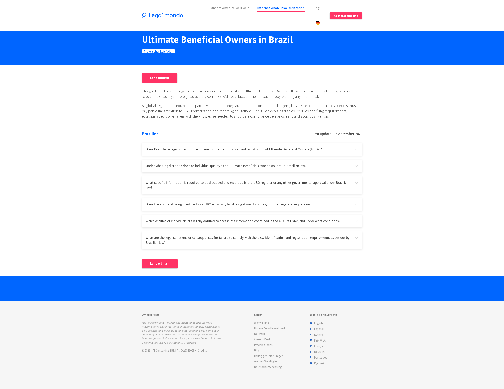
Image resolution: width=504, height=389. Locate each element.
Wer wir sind (261, 323)
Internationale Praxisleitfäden (281, 8)
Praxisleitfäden (263, 345)
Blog (316, 8)
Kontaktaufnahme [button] (346, 15)
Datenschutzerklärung (268, 367)
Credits (202, 350)
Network (259, 334)
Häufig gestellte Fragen (268, 356)
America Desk (262, 339)
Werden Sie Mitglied (266, 361)
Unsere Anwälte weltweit (230, 8)
